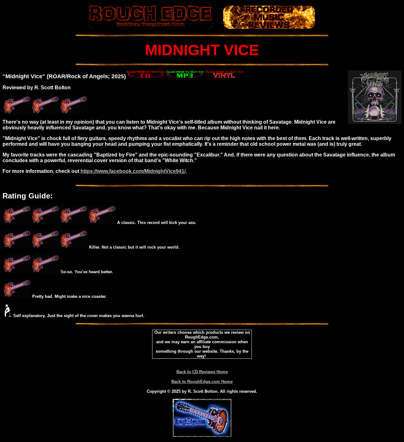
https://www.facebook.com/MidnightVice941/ (133, 171)
